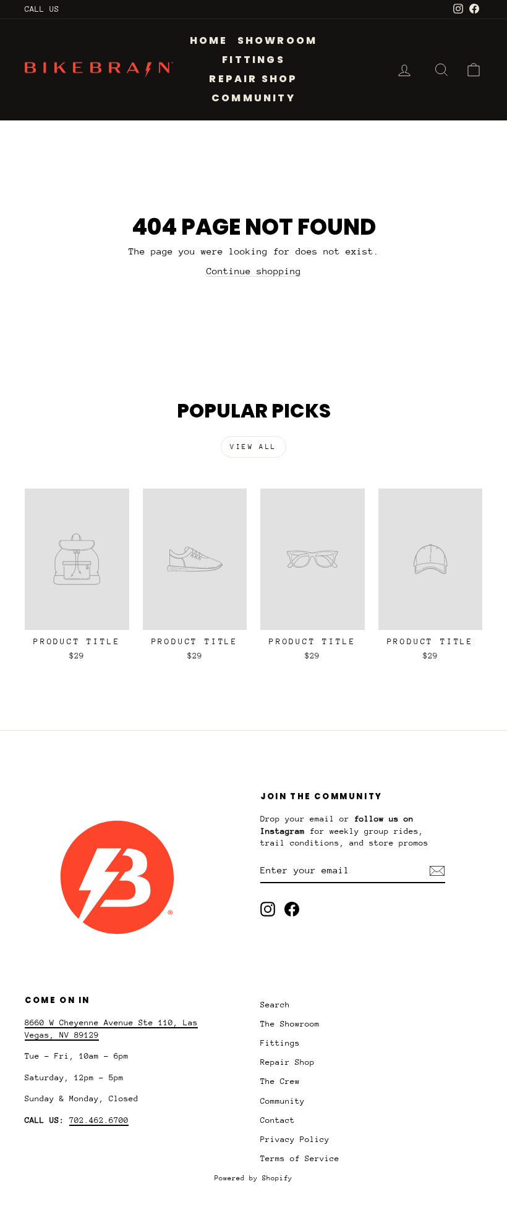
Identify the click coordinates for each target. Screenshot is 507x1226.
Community (253, 98)
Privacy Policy (295, 1139)
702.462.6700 (99, 1120)
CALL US (42, 9)
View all (253, 447)
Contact (277, 1120)
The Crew (280, 1081)
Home (209, 40)
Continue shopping (254, 271)
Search (275, 1004)
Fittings (253, 59)
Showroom (277, 40)
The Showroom (290, 1023)
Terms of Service (299, 1158)
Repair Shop (253, 79)
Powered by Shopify (253, 1178)
